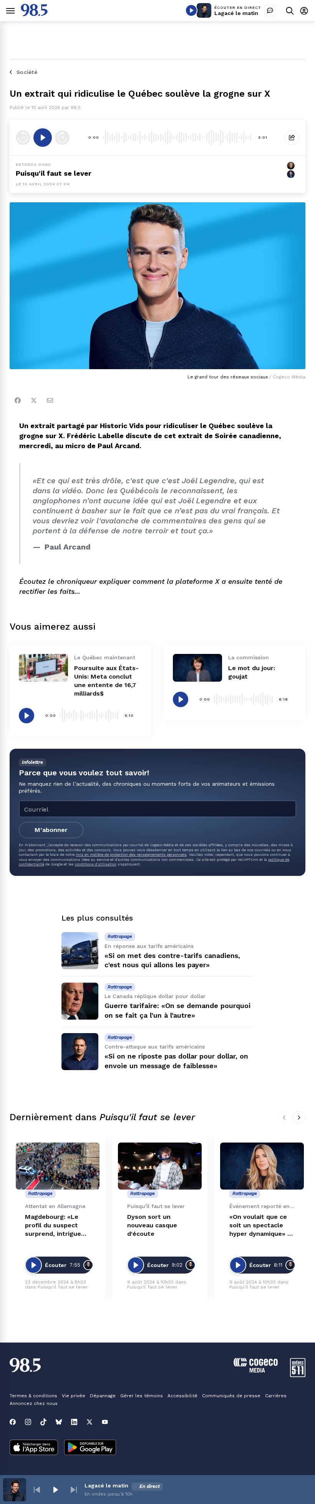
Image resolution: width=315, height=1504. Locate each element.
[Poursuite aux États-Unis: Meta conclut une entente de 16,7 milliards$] (43, 668)
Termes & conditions (33, 1395)
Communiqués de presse (231, 1395)
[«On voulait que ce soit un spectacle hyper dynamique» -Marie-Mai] (262, 1166)
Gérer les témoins (141, 1395)
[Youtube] (105, 1422)
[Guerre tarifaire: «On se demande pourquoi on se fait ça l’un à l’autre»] (79, 1001)
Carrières (276, 1395)
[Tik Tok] (43, 1422)
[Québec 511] (297, 1375)
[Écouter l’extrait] (42, 137)
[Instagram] (28, 1422)
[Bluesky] (59, 1422)
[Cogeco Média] (256, 1370)
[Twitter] (34, 400)
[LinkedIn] (74, 1422)
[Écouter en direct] (191, 10)
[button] (37, 1489)
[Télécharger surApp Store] (34, 1448)
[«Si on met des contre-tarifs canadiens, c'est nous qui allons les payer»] (79, 950)
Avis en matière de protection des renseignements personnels (131, 854)
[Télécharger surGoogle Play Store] (90, 1448)
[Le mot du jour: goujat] (197, 668)
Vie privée (73, 1395)
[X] (89, 1422)
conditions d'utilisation (95, 864)
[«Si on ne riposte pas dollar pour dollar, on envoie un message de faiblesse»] (79, 1051)
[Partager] (292, 137)
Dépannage (103, 1395)
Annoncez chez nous (34, 1403)
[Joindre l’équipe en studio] (270, 10)
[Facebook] (18, 400)
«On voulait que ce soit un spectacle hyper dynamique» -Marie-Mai (259, 1225)
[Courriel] (50, 400)
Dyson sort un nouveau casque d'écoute (152, 1225)
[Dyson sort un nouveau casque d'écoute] (160, 1166)
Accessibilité (182, 1395)
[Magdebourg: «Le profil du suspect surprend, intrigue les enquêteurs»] (57, 1166)
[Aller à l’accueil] (34, 14)
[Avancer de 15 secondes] (62, 137)
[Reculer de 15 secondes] (23, 137)
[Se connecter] (304, 10)
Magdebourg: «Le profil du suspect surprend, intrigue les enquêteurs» (53, 1225)
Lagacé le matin (236, 13)
